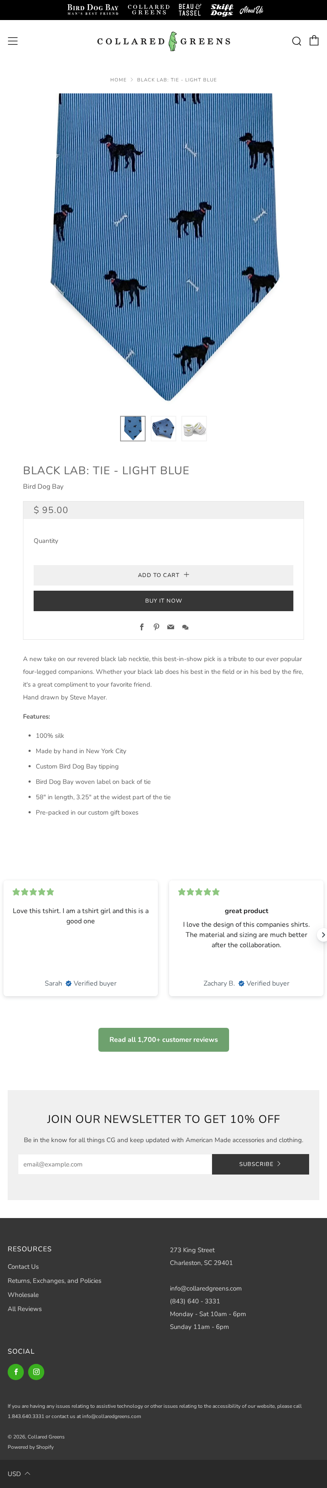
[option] (163, 249)
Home (118, 80)
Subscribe (256, 1164)
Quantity (46, 541)
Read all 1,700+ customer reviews (163, 1039)
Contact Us (23, 1266)
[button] (133, 428)
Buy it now (163, 601)
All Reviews (25, 1309)
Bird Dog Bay (43, 486)
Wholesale (23, 1295)
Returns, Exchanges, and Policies (54, 1280)
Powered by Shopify (31, 1447)
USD (14, 1474)
